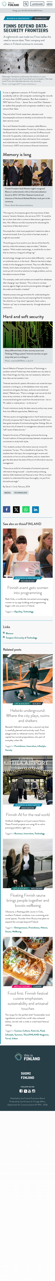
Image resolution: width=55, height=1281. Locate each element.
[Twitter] (25, 1091)
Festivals (35, 1030)
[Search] (25, 3)
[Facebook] (21, 1091)
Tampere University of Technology (21, 637)
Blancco (9, 633)
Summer (18, 1034)
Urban (15, 1038)
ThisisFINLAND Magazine (35, 1034)
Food (42, 1030)
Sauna (8, 931)
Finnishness (19, 746)
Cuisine (17, 1030)
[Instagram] (34, 1091)
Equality (18, 611)
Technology (20, 492)
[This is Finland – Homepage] (10, 4)
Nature (44, 927)
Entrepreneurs (20, 927)
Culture (26, 1030)
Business (18, 833)
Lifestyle (41, 746)
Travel (8, 1038)
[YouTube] (30, 1091)
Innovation (31, 746)
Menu (49, 4)
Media (7, 492)
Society (8, 750)
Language (37, 4)
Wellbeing (16, 931)
